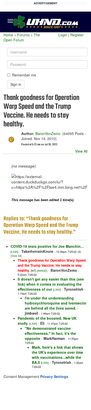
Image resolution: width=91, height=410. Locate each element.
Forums (23, 34)
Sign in (15, 84)
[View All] (16, 256)
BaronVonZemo (47, 133)
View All (81, 151)
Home (8, 34)
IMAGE (42, 270)
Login (62, 34)
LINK (14, 252)
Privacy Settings (54, 376)
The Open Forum (22, 37)
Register (77, 34)
